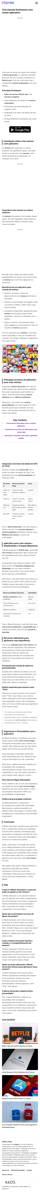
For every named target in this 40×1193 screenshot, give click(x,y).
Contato (29, 1170)
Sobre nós (5, 1170)
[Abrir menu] (36, 3)
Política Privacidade (18, 1170)
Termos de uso (7, 1174)
